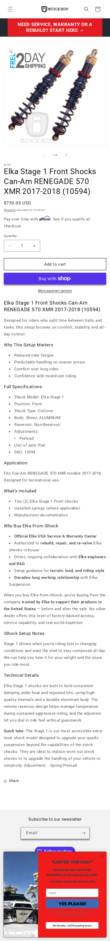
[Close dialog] (102, 856)
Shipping (10, 209)
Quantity (10, 236)
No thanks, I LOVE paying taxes (72, 925)
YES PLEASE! (72, 903)
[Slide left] (43, 155)
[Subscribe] (83, 833)
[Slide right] (66, 155)
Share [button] (14, 781)
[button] (10, 9)
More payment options (55, 291)
